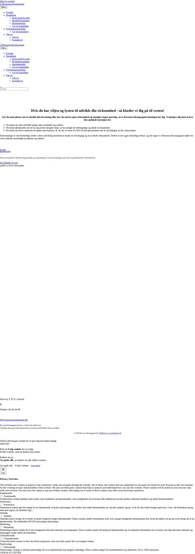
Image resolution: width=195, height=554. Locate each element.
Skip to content (7, 1)
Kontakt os (17, 40)
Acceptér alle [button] (6, 465)
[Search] (1, 86)
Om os (9, 34)
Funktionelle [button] (6, 493)
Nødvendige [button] (6, 544)
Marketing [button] (5, 524)
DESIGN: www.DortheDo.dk (110, 433)
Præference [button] (5, 501)
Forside (9, 12)
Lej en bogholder (20, 26)
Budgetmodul (18, 23)
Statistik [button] (4, 513)
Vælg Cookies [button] (22, 465)
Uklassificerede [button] (7, 535)
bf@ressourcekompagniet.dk (14, 420)
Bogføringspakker (21, 20)
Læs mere (35, 465)
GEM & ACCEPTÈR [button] (10, 552)
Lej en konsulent (20, 31)
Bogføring (11, 15)
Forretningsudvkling (16, 29)
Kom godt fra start (21, 18)
